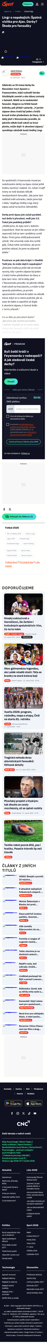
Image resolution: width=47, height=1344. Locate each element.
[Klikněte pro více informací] (5, 51)
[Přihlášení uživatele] (37, 4)
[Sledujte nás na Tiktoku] (29, 1113)
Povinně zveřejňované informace (29, 1335)
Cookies (38, 1326)
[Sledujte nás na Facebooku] (12, 1113)
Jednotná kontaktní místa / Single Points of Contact (23, 1332)
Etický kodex (11, 1335)
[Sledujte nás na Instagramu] (18, 1113)
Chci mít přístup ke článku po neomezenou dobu (21, 417)
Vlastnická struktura (31, 1329)
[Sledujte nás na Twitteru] (23, 1113)
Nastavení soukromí (15, 1329)
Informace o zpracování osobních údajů (19, 1326)
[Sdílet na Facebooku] (4, 509)
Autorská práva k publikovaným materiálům (23, 1320)
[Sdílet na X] (10, 509)
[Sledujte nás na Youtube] (35, 1113)
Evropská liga (26, 562)
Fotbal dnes (11, 562)
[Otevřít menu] (42, 4)
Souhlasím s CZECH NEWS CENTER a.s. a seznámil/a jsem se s (23, 429)
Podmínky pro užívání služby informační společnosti (23, 1323)
